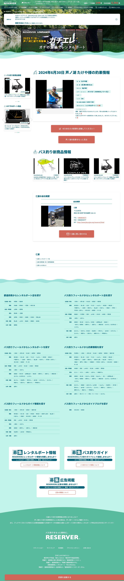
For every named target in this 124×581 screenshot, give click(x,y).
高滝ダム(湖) (97, 359)
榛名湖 (110, 305)
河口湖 (98, 314)
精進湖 (76, 314)
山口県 (21, 321)
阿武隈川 (76, 353)
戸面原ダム (77, 307)
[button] (3, 89)
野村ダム (100, 330)
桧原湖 (93, 301)
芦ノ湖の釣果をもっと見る (76, 139)
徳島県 (26, 321)
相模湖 (93, 310)
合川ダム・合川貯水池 (110, 324)
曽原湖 (99, 301)
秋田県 (15, 301)
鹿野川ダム (97, 333)
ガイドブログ (46, 7)
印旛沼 (108, 307)
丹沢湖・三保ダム (78, 310)
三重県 (21, 313)
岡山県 (15, 321)
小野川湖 (82, 301)
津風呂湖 (100, 324)
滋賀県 (15, 317)
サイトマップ (51, 548)
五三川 (76, 372)
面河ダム (90, 333)
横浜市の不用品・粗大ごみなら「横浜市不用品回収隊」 (62, 558)
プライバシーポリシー (73, 548)
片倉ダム (102, 307)
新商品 (70, 7)
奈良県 (32, 317)
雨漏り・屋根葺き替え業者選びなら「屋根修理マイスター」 (62, 560)
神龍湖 (82, 385)
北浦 (87, 305)
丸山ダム (102, 385)
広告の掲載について (62, 492)
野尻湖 (109, 314)
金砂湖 (106, 330)
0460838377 (82, 218)
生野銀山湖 (99, 322)
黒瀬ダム (83, 333)
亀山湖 (95, 307)
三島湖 (83, 307)
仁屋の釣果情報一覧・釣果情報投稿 (45, 262)
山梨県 (15, 309)
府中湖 (114, 385)
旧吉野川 (94, 330)
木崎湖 (103, 314)
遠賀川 (76, 337)
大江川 (81, 372)
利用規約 (60, 548)
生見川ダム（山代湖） (91, 385)
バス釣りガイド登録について (89, 465)
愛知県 (15, 313)
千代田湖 (82, 314)
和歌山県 (38, 317)
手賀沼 (113, 307)
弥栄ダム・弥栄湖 (85, 330)
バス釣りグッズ (102, 7)
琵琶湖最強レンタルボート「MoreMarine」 (62, 565)
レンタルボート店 (11, 7)
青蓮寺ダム (100, 372)
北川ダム (103, 393)
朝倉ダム (84, 389)
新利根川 (76, 305)
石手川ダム (113, 330)
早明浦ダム (104, 333)
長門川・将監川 (83, 362)
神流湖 (104, 305)
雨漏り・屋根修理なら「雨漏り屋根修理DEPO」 (62, 562)
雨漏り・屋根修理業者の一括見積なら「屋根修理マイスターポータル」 (62, 567)
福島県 (21, 301)
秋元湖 (88, 301)
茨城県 (15, 305)
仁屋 (98, 105)
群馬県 (21, 305)
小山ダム (98, 305)
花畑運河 (92, 362)
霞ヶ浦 (82, 305)
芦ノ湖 (99, 310)
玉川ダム (76, 333)
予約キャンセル (115, 7)
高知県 (37, 321)
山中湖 (92, 314)
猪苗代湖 (112, 353)
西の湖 (81, 322)
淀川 (104, 376)
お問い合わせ (87, 548)
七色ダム (82, 318)
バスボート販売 (58, 7)
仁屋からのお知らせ (41, 265)
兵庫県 (26, 317)
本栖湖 (76, 368)
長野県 (21, 309)
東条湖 (105, 322)
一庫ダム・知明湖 (78, 324)
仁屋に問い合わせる (78, 234)
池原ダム (94, 324)
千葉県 (26, 305)
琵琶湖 (76, 322)
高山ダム (98, 376)
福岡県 (15, 325)
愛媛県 (32, 321)
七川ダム (76, 327)
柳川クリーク (83, 393)
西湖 (87, 314)
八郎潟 (76, 301)
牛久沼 (92, 305)
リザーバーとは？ (38, 548)
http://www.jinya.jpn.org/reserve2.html (90, 222)
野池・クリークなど (93, 393)
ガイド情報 (34, 7)
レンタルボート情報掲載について (34, 465)
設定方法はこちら (21, 23)
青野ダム (87, 324)
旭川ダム (76, 330)
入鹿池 (76, 318)
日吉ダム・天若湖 (89, 322)
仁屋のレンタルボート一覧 (43, 259)
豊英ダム (90, 307)
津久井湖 (87, 310)
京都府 (21, 317)
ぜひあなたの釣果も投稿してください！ (78, 128)
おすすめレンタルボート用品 (84, 7)
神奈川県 (26, 3)
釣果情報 (23, 7)
